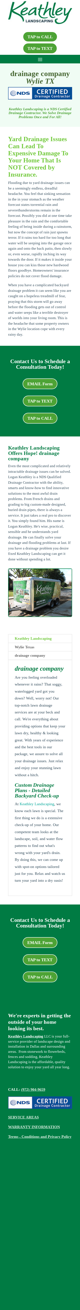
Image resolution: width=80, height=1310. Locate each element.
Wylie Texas (24, 647)
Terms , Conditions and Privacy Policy (39, 1136)
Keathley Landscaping (33, 638)
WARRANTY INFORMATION (34, 1127)
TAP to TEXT (40, 48)
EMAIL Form (40, 383)
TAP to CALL (40, 36)
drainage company (30, 655)
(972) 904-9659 (33, 1089)
